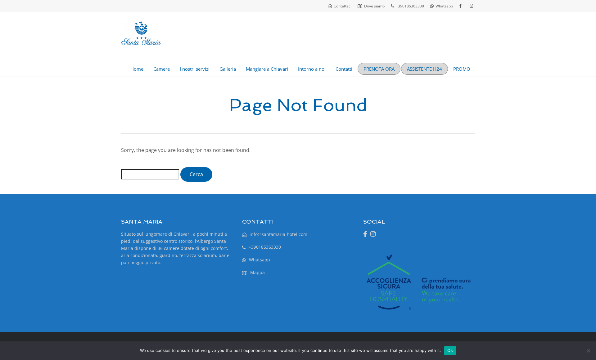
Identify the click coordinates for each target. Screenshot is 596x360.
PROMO (461, 69)
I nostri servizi (195, 69)
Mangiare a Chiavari (267, 69)
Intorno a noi (312, 69)
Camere (161, 69)
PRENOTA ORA (379, 69)
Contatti (344, 69)
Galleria (227, 69)
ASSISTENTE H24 (424, 69)
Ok (450, 350)
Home (136, 69)
